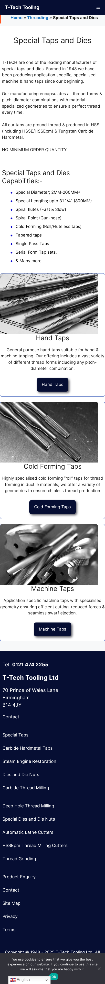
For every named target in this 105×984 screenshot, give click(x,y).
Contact (10, 716)
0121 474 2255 (30, 664)
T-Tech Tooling (22, 7)
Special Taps (15, 734)
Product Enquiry (19, 876)
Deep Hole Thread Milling (28, 805)
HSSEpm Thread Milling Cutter (33, 845)
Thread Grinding (19, 858)
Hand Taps (52, 384)
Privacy (10, 916)
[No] (98, 968)
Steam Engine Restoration (29, 761)
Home (16, 17)
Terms (8, 929)
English (23, 980)
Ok (54, 977)
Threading (37, 17)
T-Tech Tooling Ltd (30, 677)
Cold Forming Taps (52, 506)
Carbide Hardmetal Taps (27, 748)
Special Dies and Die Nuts (28, 819)
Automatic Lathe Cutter (26, 832)
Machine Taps (52, 629)
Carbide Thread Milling (25, 787)
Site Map (11, 903)
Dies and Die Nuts (20, 774)
